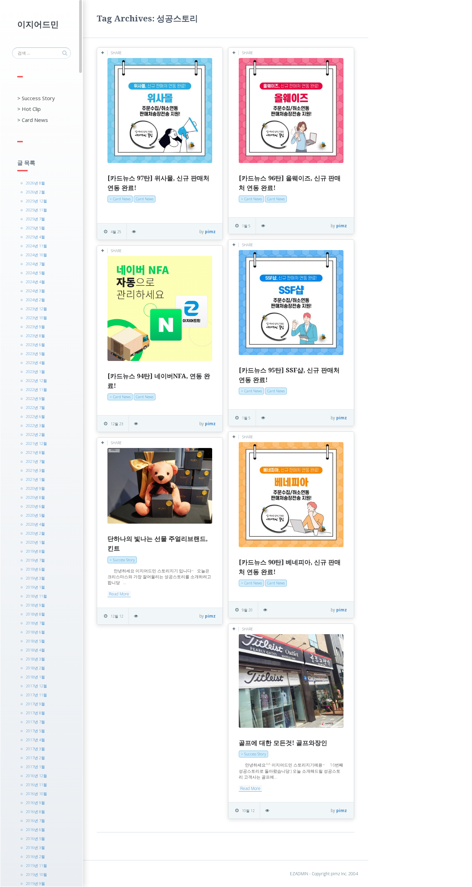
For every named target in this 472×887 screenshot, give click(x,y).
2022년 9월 (35, 398)
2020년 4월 (35, 524)
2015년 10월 (36, 874)
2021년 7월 (35, 461)
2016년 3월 (35, 847)
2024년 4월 (35, 281)
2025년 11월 (36, 209)
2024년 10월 (36, 254)
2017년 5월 (35, 730)
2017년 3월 (35, 748)
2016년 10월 (36, 793)
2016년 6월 (35, 829)
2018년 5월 (35, 640)
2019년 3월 (35, 578)
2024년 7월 (35, 263)
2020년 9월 (35, 488)
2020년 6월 (35, 506)
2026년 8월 (35, 182)
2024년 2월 (35, 299)
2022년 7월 (35, 407)
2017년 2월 (35, 757)
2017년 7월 (35, 721)
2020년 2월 (35, 533)
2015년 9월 (35, 883)
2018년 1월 (35, 676)
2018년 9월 (35, 605)
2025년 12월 (36, 200)
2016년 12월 (36, 775)
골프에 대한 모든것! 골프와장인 (283, 742)
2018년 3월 (35, 658)
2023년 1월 (35, 371)
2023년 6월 (35, 344)
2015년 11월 (36, 865)
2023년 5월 (35, 353)
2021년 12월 (36, 443)
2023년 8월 (35, 335)
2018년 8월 (35, 614)
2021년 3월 (35, 470)
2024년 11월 (36, 245)
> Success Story (36, 98)
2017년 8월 (35, 712)
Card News (144, 198)
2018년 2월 (35, 667)
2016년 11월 (36, 784)
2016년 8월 (35, 811)
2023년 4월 (35, 362)
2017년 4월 (35, 739)
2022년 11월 (36, 389)
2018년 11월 (36, 596)
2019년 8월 (35, 551)
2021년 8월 (35, 452)
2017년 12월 (36, 685)
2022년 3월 (35, 425)
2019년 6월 (35, 569)
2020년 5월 (35, 515)
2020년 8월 (35, 497)
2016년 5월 (35, 838)
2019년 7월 (35, 560)
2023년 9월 (35, 326)
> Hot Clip (29, 108)
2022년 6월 (35, 416)
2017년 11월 (36, 694)
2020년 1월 (35, 542)
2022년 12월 (36, 380)
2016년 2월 (35, 856)
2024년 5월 (35, 272)
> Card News (32, 119)
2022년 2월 (35, 434)
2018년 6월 (35, 632)
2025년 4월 (35, 236)
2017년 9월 (35, 703)
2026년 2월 (35, 191)
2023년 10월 (36, 317)
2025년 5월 (35, 227)
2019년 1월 (35, 587)
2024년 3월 (35, 290)
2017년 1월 (35, 766)
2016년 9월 (35, 802)
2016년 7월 (35, 820)
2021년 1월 (35, 479)
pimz (210, 232)
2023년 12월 (36, 308)
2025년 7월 (35, 218)
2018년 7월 (35, 623)
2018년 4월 (35, 649)
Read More (119, 594)
